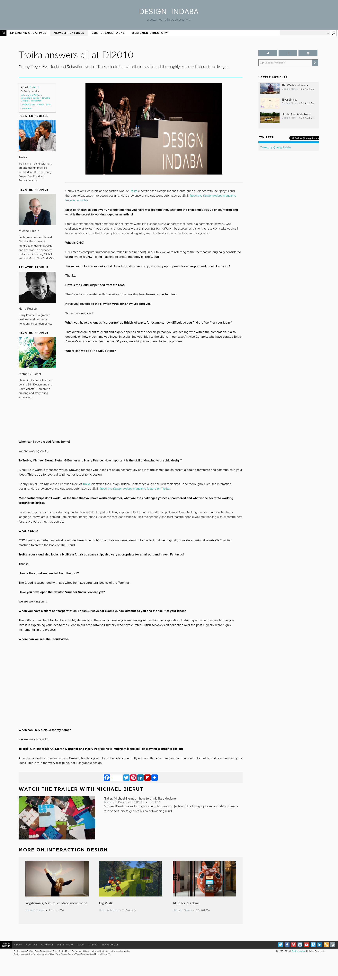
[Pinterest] (133, 777)
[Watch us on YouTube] (306, 944)
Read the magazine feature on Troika (134, 489)
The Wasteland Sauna (295, 85)
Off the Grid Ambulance (296, 114)
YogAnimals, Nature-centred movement (56, 902)
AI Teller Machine (186, 902)
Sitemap (93, 944)
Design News (44, 104)
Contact (31, 944)
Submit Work (65, 944)
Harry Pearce (28, 308)
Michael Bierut (29, 230)
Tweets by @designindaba (275, 147)
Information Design (30, 95)
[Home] (169, 13)
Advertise (47, 944)
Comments (26, 108)
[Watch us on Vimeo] (313, 944)
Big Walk (106, 902)
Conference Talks (108, 32)
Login (80, 944)
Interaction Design (30, 97)
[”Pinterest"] (307, 53)
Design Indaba (298, 951)
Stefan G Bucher (30, 373)
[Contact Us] (332, 944)
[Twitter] (126, 777)
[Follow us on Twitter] (267, 53)
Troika (23, 157)
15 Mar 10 (33, 87)
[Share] (154, 777)
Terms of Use (110, 944)
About (18, 944)
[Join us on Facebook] (288, 53)
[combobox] (305, 32)
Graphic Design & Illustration (35, 99)
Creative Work (28, 104)
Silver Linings (289, 99)
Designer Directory (150, 32)
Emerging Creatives (28, 32)
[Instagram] (300, 944)
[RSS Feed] (326, 944)
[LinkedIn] (140, 777)
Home (3, 33)
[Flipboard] (147, 777)
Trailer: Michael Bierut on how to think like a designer (140, 798)
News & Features (69, 32)
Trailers (109, 802)
